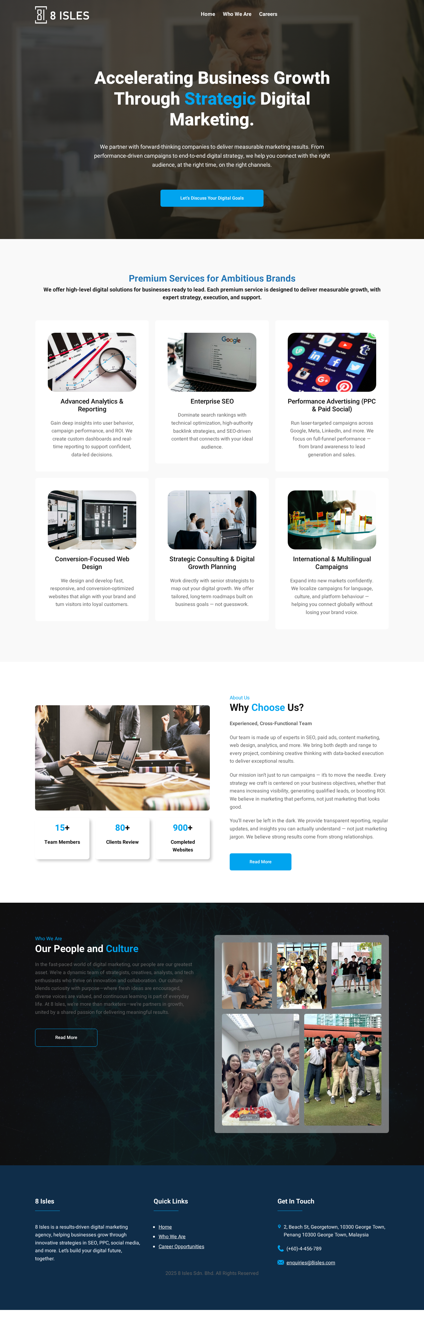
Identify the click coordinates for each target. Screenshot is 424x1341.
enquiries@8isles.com (310, 1262)
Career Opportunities (181, 1246)
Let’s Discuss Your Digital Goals (212, 198)
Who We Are (172, 1236)
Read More (66, 1037)
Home (165, 1227)
